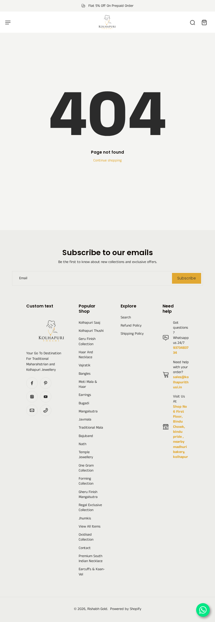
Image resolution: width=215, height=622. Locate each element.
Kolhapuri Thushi (91, 330)
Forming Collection (86, 481)
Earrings (85, 395)
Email (23, 278)
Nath (82, 444)
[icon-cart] (204, 22)
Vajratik (84, 365)
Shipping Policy (132, 333)
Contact (85, 548)
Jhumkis (85, 518)
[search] (192, 22)
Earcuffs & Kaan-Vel (92, 572)
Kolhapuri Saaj (89, 322)
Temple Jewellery (86, 455)
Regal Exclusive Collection (90, 508)
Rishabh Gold (97, 609)
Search (126, 317)
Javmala (85, 419)
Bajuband (86, 436)
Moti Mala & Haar (88, 384)
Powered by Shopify (125, 609)
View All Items (89, 526)
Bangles (84, 373)
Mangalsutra (88, 411)
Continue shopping (107, 160)
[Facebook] (32, 383)
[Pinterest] (45, 383)
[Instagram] (32, 396)
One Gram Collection (86, 468)
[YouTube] (45, 396)
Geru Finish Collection (87, 341)
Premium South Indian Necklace (91, 559)
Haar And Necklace (86, 355)
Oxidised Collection (86, 537)
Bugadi (84, 403)
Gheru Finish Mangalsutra (88, 495)
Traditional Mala (91, 427)
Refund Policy (131, 325)
